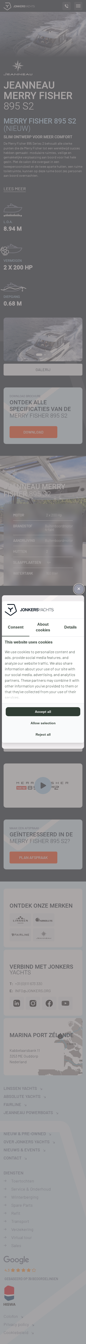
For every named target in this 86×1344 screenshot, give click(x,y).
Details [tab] (70, 627)
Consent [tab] (15, 627)
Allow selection (43, 723)
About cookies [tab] (43, 627)
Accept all (43, 712)
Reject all (43, 734)
